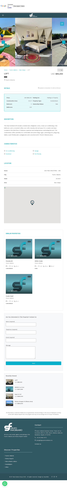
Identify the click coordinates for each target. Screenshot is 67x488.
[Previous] (3, 42)
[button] (32, 203)
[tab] (62, 24)
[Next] (63, 42)
